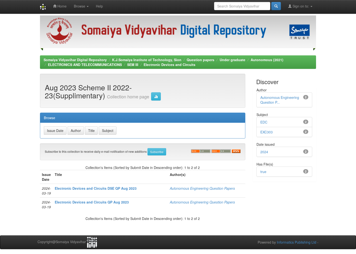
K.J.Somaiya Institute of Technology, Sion (146, 59)
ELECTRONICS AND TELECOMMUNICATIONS (85, 64)
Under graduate (232, 59)
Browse (80, 6)
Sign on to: (301, 6)
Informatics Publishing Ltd (296, 242)
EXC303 (266, 132)
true (263, 171)
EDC (263, 122)
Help (99, 6)
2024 (264, 151)
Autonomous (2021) (267, 59)
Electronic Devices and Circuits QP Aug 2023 (92, 202)
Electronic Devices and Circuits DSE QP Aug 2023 (96, 188)
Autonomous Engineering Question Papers (202, 188)
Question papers (200, 59)
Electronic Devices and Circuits (169, 64)
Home (61, 6)
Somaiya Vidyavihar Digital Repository (75, 59)
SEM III (132, 64)
